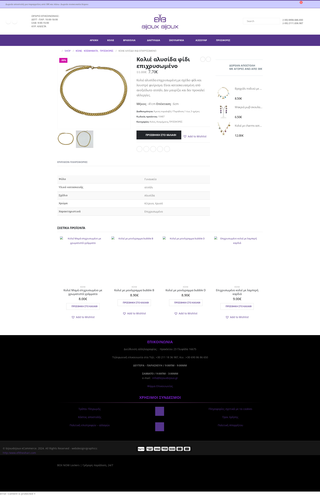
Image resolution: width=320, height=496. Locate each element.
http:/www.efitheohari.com (19, 453)
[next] (208, 59)
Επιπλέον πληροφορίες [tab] (72, 162)
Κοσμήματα (162, 121)
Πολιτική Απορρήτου (230, 425)
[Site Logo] (160, 21)
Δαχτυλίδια (153, 40)
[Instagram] (14, 21)
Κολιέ (110, 40)
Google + (160, 149)
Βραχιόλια (129, 40)
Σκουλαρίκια (176, 40)
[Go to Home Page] (58, 51)
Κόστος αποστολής (89, 417)
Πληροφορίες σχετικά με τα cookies (230, 409)
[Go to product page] (223, 93)
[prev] (202, 59)
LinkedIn (153, 149)
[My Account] (311, 4)
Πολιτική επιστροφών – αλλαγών (90, 425)
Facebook (139, 149)
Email (167, 149)
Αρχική (94, 40)
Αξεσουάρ (201, 40)
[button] (194, 136)
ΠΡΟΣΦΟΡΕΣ (223, 40)
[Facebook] (8, 21)
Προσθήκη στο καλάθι (161, 135)
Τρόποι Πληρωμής (90, 409)
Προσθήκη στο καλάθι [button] (84, 306)
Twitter (146, 149)
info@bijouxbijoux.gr (165, 378)
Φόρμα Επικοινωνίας (160, 386)
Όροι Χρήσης (230, 417)
